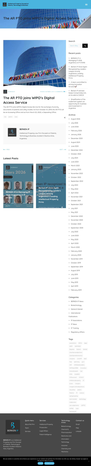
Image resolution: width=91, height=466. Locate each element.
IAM (70, 365)
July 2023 (74, 158)
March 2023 (75, 166)
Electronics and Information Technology (66, 439)
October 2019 (76, 263)
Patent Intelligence (46, 434)
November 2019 (77, 259)
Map (77, 428)
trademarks (72, 402)
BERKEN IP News (77, 301)
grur (83, 362)
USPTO (83, 405)
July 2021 (74, 208)
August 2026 (75, 119)
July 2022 (74, 185)
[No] (89, 461)
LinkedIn (78, 431)
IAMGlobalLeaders (79, 365)
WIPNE (71, 408)
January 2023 (76, 169)
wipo (16, 117)
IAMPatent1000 (73, 368)
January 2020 (76, 255)
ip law (71, 383)
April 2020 (74, 243)
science (82, 393)
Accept (40, 463)
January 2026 (76, 134)
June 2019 (74, 278)
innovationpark (73, 371)
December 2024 (77, 150)
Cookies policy (49, 463)
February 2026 (76, 131)
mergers (77, 383)
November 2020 (77, 220)
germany (76, 362)
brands (85, 349)
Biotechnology (76, 305)
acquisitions (72, 343)
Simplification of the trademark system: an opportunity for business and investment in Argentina (77, 103)
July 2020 (74, 232)
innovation (83, 368)
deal (85, 358)
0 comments (59, 91)
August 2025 (75, 142)
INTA (70, 374)
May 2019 (74, 282)
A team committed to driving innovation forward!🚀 (78, 84)
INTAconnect (73, 377)
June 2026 (75, 127)
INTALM (81, 377)
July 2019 (74, 274)
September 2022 (77, 181)
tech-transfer (73, 399)
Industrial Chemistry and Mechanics (66, 448)
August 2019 (75, 270)
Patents (71, 393)
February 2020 (76, 251)
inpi (5, 117)
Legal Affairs (44, 431)
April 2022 (74, 193)
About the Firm (30, 424)
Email (78, 424)
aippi (85, 343)
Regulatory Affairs (77, 332)
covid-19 (79, 358)
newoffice (72, 390)
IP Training (75, 328)
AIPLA (80, 343)
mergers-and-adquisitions (76, 386)
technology (82, 399)
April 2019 (74, 286)
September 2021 (77, 204)
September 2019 (77, 267)
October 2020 (76, 224)
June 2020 (75, 236)
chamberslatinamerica (75, 355)
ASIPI (70, 346)
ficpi (70, 362)
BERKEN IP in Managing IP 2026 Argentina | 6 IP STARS (18, 176)
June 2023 (74, 162)
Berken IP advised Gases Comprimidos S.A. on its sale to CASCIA (77, 93)
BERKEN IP (12, 91)
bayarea (71, 349)
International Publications (13, 203)
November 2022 (77, 173)
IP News (42, 91)
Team (27, 428)
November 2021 (77, 197)
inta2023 (77, 374)
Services (27, 431)
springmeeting (73, 396)
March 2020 (75, 247)
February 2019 (76, 290)
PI (76, 393)
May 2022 (74, 189)
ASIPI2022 (78, 346)
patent (10, 117)
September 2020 (77, 228)
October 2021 (76, 201)
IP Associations (76, 320)
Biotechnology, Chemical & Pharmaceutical (66, 429)
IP (83, 380)
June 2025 (75, 146)
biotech (79, 349)
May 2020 (74, 239)
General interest (77, 309)
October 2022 (76, 177)
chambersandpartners (75, 352)
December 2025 (77, 138)
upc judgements (74, 405)
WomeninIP (72, 411)
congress (72, 358)
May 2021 (74, 212)
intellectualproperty (75, 380)
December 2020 (77, 216)
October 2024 (76, 154)
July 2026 (74, 123)
